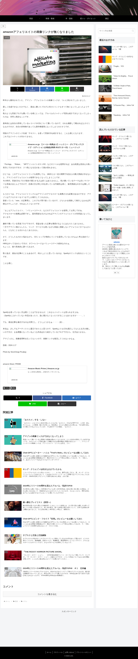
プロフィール (58, 652)
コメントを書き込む (47, 594)
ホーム (49, 652)
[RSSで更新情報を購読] (118, 272)
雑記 (14, 388)
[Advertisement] (116, 296)
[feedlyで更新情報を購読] (115, 272)
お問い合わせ (69, 652)
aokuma (117, 242)
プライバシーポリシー (83, 652)
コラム (7, 388)
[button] (77, 89)
